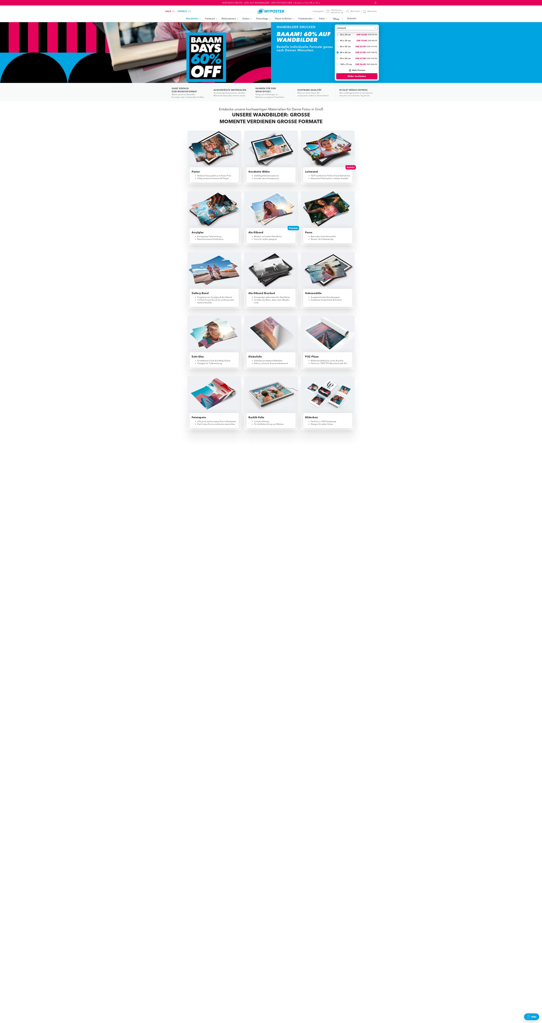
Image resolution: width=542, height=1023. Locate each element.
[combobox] (357, 28)
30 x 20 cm (345, 34)
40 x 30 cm (345, 40)
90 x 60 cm (345, 58)
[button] (357, 70)
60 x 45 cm (345, 46)
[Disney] (337, 19)
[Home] (271, 11)
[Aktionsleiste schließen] (375, 3)
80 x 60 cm (345, 52)
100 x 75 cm (346, 64)
